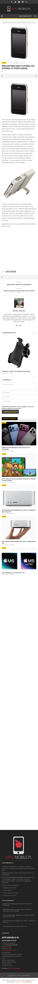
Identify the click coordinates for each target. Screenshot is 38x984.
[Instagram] (23, 2)
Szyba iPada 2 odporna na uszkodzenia (19, 283)
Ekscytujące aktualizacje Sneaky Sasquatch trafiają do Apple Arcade (17, 910)
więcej (35, 76)
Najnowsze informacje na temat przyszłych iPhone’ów (17, 904)
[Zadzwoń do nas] (26, 2)
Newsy (4, 62)
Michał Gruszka (21, 63)
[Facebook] (11, 2)
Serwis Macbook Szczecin (10, 893)
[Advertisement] (19, 249)
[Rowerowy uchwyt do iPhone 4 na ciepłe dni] (19, 353)
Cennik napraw (7, 890)
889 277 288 (7, 947)
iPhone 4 (24, 146)
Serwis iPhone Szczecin (9, 895)
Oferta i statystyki (14, 968)
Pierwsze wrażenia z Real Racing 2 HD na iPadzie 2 (19, 290)
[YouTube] (15, 2)
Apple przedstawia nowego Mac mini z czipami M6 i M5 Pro (19, 921)
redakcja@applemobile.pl (9, 950)
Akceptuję (28, 982)
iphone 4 (13, 271)
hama (7, 271)
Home (4, 22)
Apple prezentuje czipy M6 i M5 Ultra (13, 573)
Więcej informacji (20, 982)
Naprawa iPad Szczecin (9, 888)
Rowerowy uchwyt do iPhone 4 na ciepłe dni (16, 371)
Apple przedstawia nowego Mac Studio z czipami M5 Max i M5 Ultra (19, 915)
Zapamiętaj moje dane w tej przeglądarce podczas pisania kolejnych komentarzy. (18, 407)
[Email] (19, 2)
